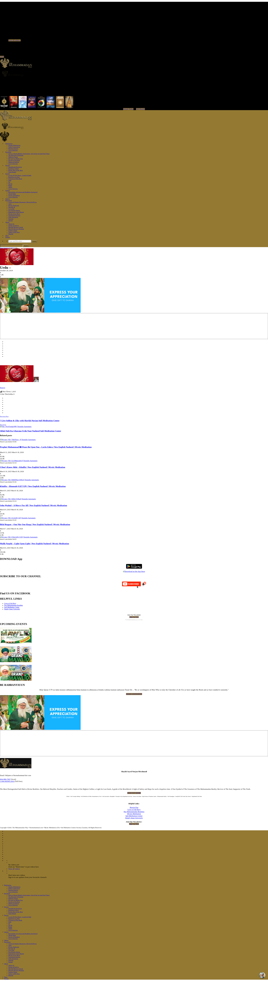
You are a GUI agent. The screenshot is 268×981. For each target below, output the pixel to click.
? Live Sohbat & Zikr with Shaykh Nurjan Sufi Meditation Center (29, 420)
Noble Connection (14, 147)
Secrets (7, 165)
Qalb (9, 180)
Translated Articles (14, 215)
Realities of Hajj (13, 168)
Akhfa (10, 187)
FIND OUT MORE (134, 793)
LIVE (2, 57)
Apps (10, 204)
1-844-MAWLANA (7, 781)
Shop (7, 235)
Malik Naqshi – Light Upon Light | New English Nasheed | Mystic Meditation (34, 543)
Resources (8, 200)
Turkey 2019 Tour (14, 232)
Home (1, 247)
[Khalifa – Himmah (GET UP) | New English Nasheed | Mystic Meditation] (19, 480)
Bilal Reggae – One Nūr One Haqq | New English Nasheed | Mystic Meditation (35, 524)
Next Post (3, 424)
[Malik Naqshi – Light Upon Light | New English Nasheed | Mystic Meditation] (19, 537)
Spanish (10, 219)
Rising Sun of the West (15, 170)
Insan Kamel (12, 172)
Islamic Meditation (14, 145)
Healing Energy (13, 148)
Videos (7, 199)
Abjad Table (12, 194)
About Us (11, 224)
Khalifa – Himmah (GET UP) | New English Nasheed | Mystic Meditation (33, 486)
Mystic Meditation (134, 814)
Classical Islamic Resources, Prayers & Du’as (22, 202)
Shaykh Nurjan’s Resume (16, 229)
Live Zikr (11, 209)
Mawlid (10, 234)
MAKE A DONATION (134, 694)
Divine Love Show (14, 214)
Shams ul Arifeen (13, 162)
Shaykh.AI (11, 207)
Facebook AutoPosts (9, 247)
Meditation (9, 143)
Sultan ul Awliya (13, 225)
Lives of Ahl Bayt (10, 603)
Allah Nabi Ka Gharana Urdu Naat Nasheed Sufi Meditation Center (30, 431)
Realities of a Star (14, 177)
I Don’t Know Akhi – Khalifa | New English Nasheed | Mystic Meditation (32, 467)
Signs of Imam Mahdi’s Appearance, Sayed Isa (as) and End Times (29, 153)
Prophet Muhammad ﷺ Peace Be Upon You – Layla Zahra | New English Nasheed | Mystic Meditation (46, 447)
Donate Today (128, 109)
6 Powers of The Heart (15, 179)
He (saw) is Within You (15, 158)
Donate (7, 237)
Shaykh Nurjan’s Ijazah (15, 227)
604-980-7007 (5, 779)
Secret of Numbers (14, 195)
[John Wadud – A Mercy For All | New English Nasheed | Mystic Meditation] (18, 499)
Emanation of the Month (16, 212)
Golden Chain (12, 230)
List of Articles (13, 150)
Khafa (10, 185)
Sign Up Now (134, 617)
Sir (9, 182)
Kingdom (8, 152)
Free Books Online (14, 210)
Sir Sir (10, 184)
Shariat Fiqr (134, 807)
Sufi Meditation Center (11, 607)
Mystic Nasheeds (13, 205)
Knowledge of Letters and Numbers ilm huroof (22, 192)
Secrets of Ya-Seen (14, 160)
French (10, 220)
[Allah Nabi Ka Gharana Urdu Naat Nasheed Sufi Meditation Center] (16, 427)
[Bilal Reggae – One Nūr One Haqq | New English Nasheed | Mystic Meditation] (18, 518)
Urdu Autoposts (13, 217)
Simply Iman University (12, 609)
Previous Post (4, 416)
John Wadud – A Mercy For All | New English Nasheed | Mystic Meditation (33, 505)
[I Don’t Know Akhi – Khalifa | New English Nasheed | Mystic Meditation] (19, 461)
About (7, 222)
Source (2, 388)
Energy (7, 173)
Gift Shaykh (140, 109)
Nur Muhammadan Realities (13, 605)
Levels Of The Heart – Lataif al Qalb (19, 175)
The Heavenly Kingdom (15, 155)
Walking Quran (13, 157)
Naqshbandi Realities (15, 167)
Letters (7, 190)
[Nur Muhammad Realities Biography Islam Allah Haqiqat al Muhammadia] (134, 73)
